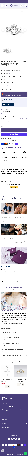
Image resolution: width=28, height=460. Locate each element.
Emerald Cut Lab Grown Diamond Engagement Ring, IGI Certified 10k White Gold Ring (21, 379)
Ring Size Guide (23, 118)
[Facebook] (12, 439)
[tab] (4, 165)
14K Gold (15, 76)
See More (3, 175)
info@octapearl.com (8, 403)
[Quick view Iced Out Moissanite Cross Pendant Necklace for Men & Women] (8, 386)
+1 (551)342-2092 (8, 406)
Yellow (13, 82)
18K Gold (22, 76)
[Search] (6, 5)
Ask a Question (16, 141)
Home (2, 9)
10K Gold (9, 76)
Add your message (8, 104)
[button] (25, 5)
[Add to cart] (20, 383)
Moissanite (8, 89)
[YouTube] (19, 439)
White (3, 82)
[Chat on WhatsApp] (25, 453)
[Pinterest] (15, 439)
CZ (2, 89)
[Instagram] (9, 439)
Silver (3, 76)
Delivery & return (5, 141)
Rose (8, 82)
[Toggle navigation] (2, 5)
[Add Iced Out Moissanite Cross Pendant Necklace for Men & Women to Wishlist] (6, 386)
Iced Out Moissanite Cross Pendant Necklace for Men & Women (7, 379)
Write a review (14, 187)
